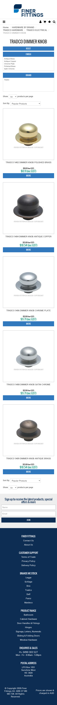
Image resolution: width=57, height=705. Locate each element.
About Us (28, 544)
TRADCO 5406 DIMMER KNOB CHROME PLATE (28, 310)
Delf (28, 594)
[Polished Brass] (28, 66)
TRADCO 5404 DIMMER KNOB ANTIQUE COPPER (28, 236)
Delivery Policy (28, 565)
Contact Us (28, 540)
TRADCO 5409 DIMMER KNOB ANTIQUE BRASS (28, 458)
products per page (25, 96)
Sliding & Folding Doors (28, 635)
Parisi (28, 598)
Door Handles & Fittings (28, 623)
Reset (28, 48)
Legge (28, 577)
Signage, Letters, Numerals (28, 631)
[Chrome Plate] (28, 63)
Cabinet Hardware (28, 619)
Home (6, 27)
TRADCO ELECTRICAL (36, 30)
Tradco (28, 590)
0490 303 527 (30, 652)
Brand (28, 75)
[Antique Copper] (28, 61)
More (28, 175)
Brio (28, 585)
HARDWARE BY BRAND (23, 27)
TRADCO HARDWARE (13, 30)
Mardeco (28, 602)
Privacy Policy (28, 561)
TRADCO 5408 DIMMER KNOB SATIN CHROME (28, 384)
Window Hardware (28, 639)
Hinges (28, 627)
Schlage (28, 581)
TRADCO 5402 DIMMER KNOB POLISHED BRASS (28, 162)
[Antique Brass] (28, 58)
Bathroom (28, 614)
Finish (28, 54)
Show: (5, 96)
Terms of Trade (28, 556)
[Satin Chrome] (28, 68)
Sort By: (6, 103)
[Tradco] (28, 79)
